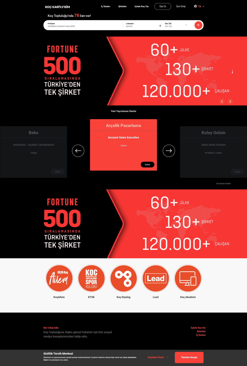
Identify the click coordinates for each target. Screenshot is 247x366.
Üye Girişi (181, 6)
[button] (232, 69)
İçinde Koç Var (198, 327)
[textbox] (144, 26)
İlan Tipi (168, 24)
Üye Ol (163, 6)
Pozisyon (51, 24)
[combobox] (201, 6)
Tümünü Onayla (189, 357)
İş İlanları (201, 335)
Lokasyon (130, 24)
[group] (33, 152)
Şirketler (201, 331)
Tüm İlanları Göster (223, 184)
